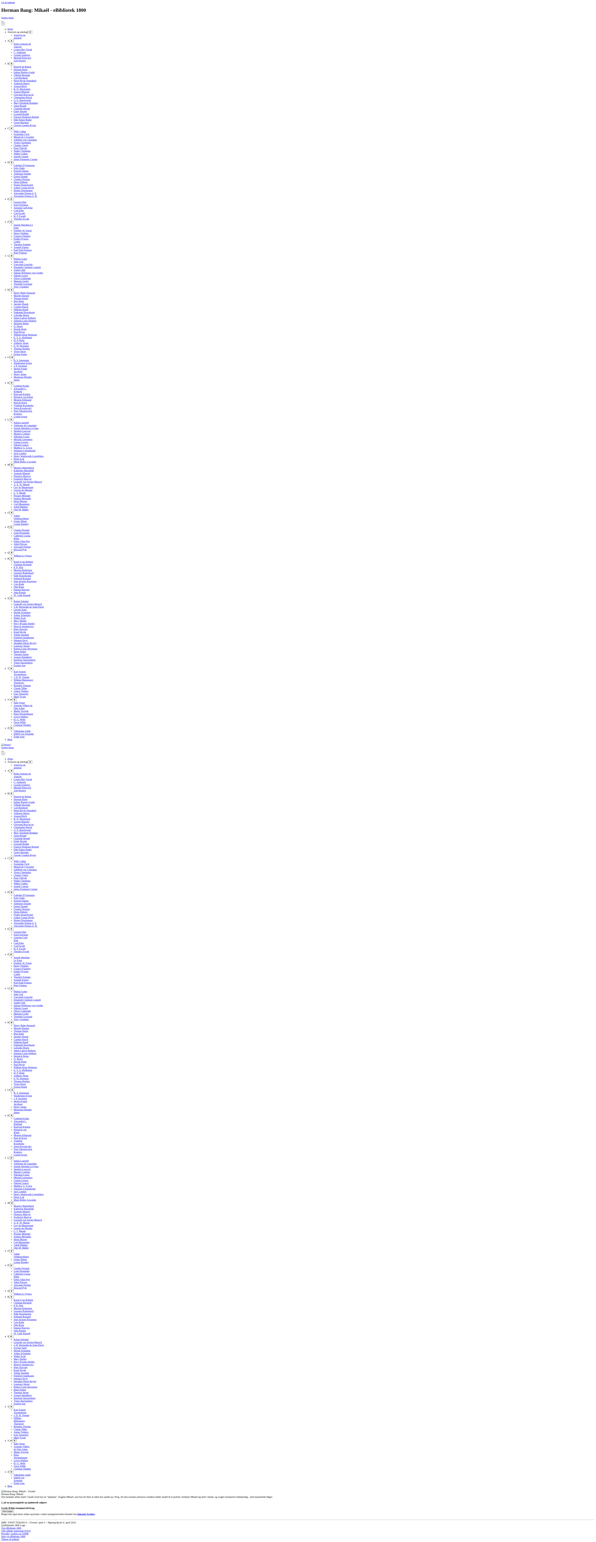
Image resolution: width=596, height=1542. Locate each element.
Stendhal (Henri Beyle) (25, 643)
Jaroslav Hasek (21, 304)
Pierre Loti (19, 459)
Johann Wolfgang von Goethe (28, 273)
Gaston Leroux (21, 442)
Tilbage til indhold (10, 1539)
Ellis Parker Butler (23, 119)
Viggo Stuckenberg (23, 662)
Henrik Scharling (22, 612)
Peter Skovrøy (21, 629)
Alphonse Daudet (22, 173)
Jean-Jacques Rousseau (25, 581)
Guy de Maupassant (23, 487)
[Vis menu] (2, 21)
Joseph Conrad (21, 156)
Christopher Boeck (23, 97)
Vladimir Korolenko (24, 405)
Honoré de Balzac (22, 66)
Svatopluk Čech (21, 134)
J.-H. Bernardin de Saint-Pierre (29, 607)
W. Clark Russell (22, 595)
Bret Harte (19, 301)
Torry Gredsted (21, 287)
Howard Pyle (20, 549)
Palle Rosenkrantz (22, 575)
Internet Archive (86, 1514)
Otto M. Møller (21, 509)
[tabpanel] (298, 1501)
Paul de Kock (20, 402)
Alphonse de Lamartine (25, 425)
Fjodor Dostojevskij (23, 185)
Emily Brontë (20, 111)
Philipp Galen (20, 259)
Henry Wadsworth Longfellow (29, 456)
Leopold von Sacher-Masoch (28, 604)
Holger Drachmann (23, 190)
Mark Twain (20, 696)
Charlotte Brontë (22, 108)
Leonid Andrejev (22, 55)
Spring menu (7, 17)
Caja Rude (19, 584)
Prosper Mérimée (22, 495)
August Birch (20, 86)
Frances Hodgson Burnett (26, 117)
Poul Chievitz (20, 148)
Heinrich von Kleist (23, 397)
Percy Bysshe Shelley (24, 623)
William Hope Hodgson (25, 334)
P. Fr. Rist (18, 567)
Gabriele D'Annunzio (24, 165)
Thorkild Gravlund (23, 284)
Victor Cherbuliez (22, 142)
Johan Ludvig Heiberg (25, 318)
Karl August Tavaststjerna (20, 673)
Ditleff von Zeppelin (24, 734)
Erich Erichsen (21, 205)
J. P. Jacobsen (20, 366)
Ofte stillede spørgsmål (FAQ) (16, 1531)
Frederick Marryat (22, 479)
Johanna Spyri (21, 640)
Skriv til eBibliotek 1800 (13, 1536)
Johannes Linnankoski (25, 450)
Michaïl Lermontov (23, 439)
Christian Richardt (23, 564)
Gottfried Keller (21, 386)
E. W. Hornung (21, 346)
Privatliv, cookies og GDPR (15, 1533)
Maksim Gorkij (21, 281)
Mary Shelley (20, 621)
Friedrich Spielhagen (24, 637)
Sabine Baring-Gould (24, 72)
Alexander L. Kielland (20, 390)
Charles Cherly (21, 145)
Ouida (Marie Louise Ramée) (21, 522)
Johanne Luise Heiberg (25, 320)
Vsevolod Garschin (23, 264)
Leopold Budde (21, 114)
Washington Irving (23, 363)
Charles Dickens (22, 179)
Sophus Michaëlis (22, 498)
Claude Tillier (20, 688)
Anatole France (21, 247)
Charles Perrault (21, 530)
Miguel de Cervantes (24, 137)
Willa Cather (20, 131)
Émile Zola (19, 736)
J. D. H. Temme (21, 677)
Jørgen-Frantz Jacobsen (20, 370)
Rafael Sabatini (21, 601)
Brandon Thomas (22, 685)
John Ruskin (20, 592)
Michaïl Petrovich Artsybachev (22, 59)
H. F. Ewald (20, 216)
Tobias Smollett (21, 635)
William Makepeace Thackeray (23, 681)
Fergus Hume (20, 354)
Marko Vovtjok (21, 711)
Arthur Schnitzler (22, 615)
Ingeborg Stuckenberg (24, 660)
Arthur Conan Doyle (24, 187)
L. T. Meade (20, 493)
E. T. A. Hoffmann (23, 337)
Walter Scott (20, 618)
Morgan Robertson (23, 570)
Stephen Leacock (22, 431)
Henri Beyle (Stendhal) (25, 80)
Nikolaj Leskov (21, 445)
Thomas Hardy (21, 298)
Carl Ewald (19, 213)
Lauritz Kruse (20, 416)
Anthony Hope (21, 343)
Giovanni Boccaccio (24, 94)
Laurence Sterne (22, 646)
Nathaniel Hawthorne (24, 312)
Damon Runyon (21, 589)
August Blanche (21, 92)
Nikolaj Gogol (21, 275)
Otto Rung (19, 587)
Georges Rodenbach (24, 573)
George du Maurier (23, 490)
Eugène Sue (19, 665)
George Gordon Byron (25, 125)
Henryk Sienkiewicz (24, 626)
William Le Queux (23, 555)
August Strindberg (23, 657)
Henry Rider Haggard (24, 293)
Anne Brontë (20, 106)
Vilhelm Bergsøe (22, 75)
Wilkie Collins (21, 153)
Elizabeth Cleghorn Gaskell (27, 267)
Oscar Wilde (20, 722)
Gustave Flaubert (22, 236)
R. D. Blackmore (22, 89)
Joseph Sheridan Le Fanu (26, 428)
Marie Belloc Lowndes (25, 461)
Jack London (20, 453)
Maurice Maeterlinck (24, 467)
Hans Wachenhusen (23, 714)
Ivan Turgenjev (21, 694)
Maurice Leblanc (22, 434)
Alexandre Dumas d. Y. (25, 193)
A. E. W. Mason (22, 484)
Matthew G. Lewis (23, 447)
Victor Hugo (20, 351)
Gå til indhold (8, 2)
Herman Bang (20, 69)
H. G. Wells (19, 719)
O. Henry (18, 326)
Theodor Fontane (22, 244)
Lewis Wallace (21, 716)
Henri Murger (20, 501)
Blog (9, 739)
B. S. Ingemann (21, 360)
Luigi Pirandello (21, 533)
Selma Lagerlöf (21, 422)
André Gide (19, 270)
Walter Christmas (22, 151)
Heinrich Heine (21, 323)
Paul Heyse (19, 332)
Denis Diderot (20, 182)
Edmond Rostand (22, 578)
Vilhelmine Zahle (22, 731)
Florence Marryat (22, 476)
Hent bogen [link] (7, 1511)
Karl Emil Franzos (23, 250)
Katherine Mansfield (24, 470)
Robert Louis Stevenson (25, 648)
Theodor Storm (21, 654)
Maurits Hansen (21, 295)
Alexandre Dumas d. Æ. (25, 196)
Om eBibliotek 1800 (11, 1528)
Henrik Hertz (20, 329)
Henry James (20, 374)
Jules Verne (19, 702)
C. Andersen (20, 52)
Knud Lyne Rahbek (23, 561)
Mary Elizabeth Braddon (26, 103)
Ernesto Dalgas (21, 171)
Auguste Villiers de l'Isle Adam (23, 707)
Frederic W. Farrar (23, 230)
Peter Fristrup (20, 253)
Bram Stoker (20, 651)
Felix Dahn (19, 168)
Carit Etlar (19, 210)
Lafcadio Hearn (21, 315)
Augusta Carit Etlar (23, 207)
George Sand (20, 609)
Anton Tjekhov (21, 691)
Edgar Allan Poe (22, 541)
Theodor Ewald (21, 219)
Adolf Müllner (21, 507)
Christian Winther (22, 725)
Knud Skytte (20, 632)
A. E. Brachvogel (22, 100)
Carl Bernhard (21, 78)
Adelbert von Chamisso (25, 139)
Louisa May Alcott (23, 49)
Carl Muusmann (21, 504)
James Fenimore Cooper (25, 159)
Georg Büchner (21, 122)
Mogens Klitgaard (22, 400)
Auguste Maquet (22, 473)
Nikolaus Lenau (21, 436)
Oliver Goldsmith (22, 278)
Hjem (10, 29)
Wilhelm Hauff (21, 309)
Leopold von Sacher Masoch (28, 481)
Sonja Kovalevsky (23, 408)
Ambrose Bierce (22, 83)
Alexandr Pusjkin (22, 547)
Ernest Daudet (21, 176)
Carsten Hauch (21, 307)
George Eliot (20, 202)
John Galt (18, 261)
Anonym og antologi (19, 36)
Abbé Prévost (20, 544)
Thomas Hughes (22, 348)
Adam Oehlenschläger (21, 517)
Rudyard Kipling (22, 394)
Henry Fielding (21, 233)
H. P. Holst (19, 340)
